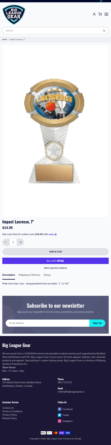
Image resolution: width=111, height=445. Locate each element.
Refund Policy (9, 418)
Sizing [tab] (47, 275)
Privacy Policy (9, 415)
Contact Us (8, 408)
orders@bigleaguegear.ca (71, 391)
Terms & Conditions (12, 411)
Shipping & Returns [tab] (29, 275)
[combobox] (51, 30)
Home (4, 39)
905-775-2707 (65, 382)
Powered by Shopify (72, 438)
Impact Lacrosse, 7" (17, 39)
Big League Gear (16, 345)
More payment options (55, 268)
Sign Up (97, 323)
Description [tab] (8, 275)
